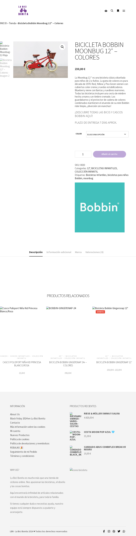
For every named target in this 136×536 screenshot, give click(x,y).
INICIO (3, 23)
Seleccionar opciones (68, 334)
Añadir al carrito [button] (21, 334)
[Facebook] (104, 531)
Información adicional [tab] (58, 252)
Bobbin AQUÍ (83, 116)
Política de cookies (19, 439)
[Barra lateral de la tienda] (106, 11)
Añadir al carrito (109, 154)
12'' (88, 168)
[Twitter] (119, 531)
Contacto (15, 422)
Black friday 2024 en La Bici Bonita (27, 418)
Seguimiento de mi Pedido (23, 451)
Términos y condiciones (22, 455)
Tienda (12, 23)
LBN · (12, 531)
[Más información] (118, 11)
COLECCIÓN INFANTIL (86, 171)
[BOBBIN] (100, 207)
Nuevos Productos (20, 435)
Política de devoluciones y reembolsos (29, 443)
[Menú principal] (124, 11)
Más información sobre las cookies (27, 426)
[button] (62, 47)
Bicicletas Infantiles (96, 175)
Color (79, 134)
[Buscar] (112, 11)
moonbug (88, 178)
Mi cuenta (15, 431)
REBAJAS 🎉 (16, 447)
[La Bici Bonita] (23, 11)
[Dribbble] (114, 531)
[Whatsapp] (124, 531)
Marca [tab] (78, 252)
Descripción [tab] (36, 252)
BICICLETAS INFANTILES (104, 168)
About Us (15, 414)
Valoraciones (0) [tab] (94, 252)
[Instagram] (109, 531)
